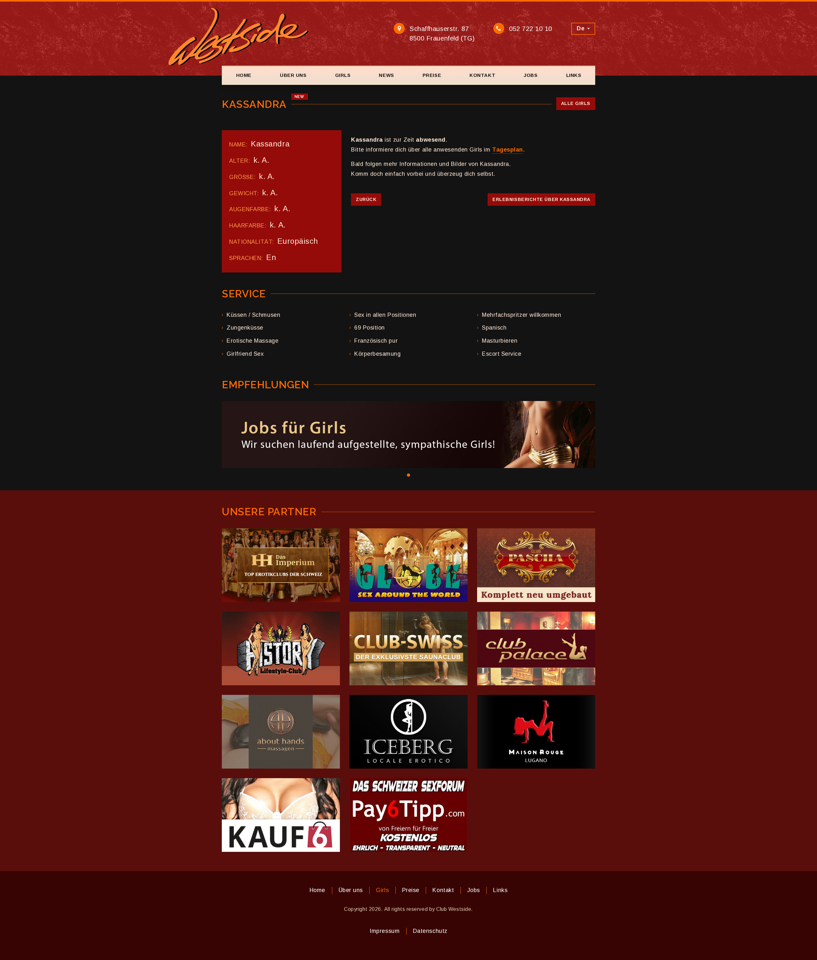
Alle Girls (575, 103)
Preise (432, 75)
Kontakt (482, 75)
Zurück (366, 199)
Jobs (530, 75)
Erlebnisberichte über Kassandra (541, 199)
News (386, 75)
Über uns (293, 75)
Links (573, 75)
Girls (343, 75)
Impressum (385, 931)
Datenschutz (430, 931)
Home (243, 75)
